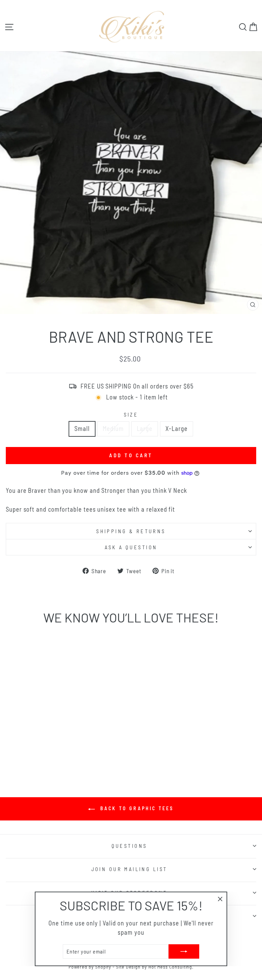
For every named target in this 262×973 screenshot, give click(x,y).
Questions (129, 846)
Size (131, 414)
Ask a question (131, 547)
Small (82, 428)
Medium (113, 428)
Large (145, 428)
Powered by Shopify (90, 967)
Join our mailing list (129, 869)
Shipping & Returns (131, 531)
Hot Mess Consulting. (170, 967)
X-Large (176, 428)
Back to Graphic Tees (136, 808)
